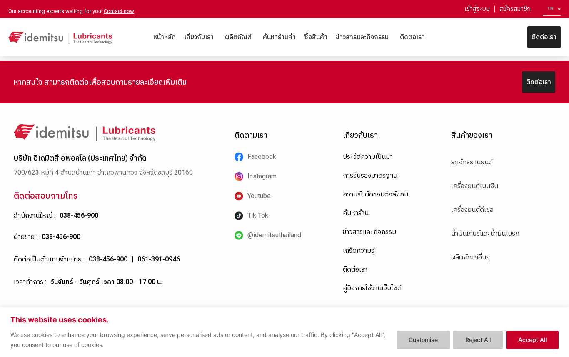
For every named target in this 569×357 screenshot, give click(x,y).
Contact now (119, 11)
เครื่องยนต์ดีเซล (472, 210)
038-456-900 (79, 215)
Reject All (478, 339)
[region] (284, 332)
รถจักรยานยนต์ (472, 162)
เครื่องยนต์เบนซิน (474, 186)
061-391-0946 (158, 259)
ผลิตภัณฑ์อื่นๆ (470, 257)
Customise (423, 339)
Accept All (532, 339)
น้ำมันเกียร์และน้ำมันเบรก (485, 233)
